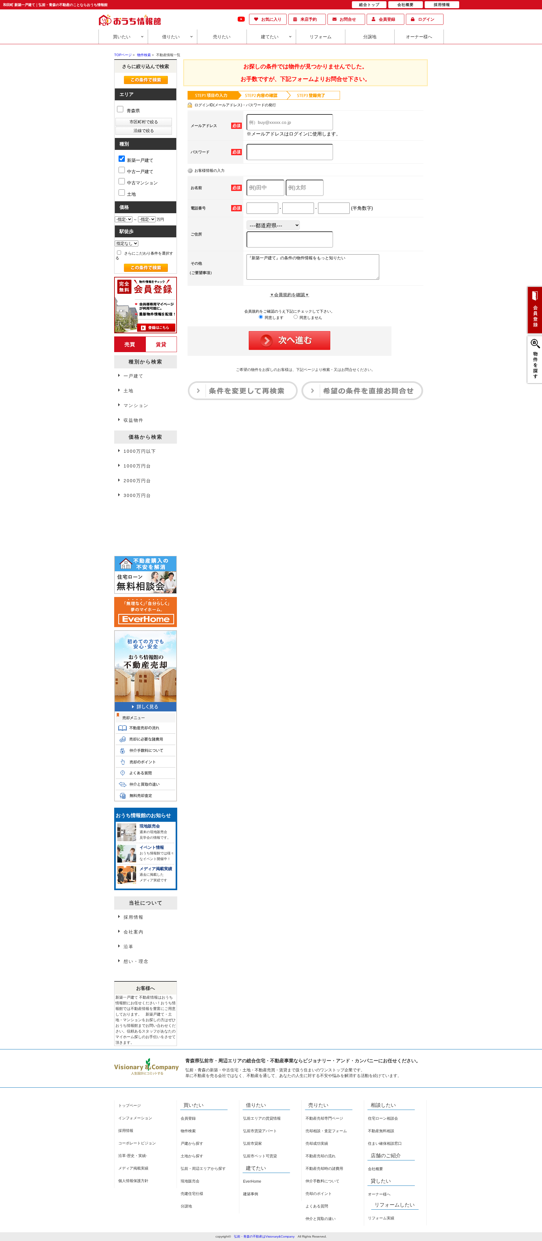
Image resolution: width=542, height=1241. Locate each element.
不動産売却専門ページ (324, 1118)
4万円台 (133, 511)
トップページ (129, 1105)
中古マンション (142, 182)
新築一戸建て (140, 160)
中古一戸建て (140, 171)
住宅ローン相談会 (383, 1118)
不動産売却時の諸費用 (324, 1168)
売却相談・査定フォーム (326, 1131)
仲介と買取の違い (321, 1219)
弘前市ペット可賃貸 (260, 1156)
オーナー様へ (419, 36)
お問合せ (348, 19)
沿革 (129, 946)
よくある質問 (317, 1206)
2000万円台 (137, 480)
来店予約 (308, 19)
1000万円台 (137, 465)
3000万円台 (137, 495)
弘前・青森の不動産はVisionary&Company (264, 1236)
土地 (131, 194)
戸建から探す (192, 1143)
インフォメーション (135, 1118)
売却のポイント (319, 1193)
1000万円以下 (140, 451)
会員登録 (387, 19)
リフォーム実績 (381, 1218)
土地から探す (192, 1156)
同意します (274, 317)
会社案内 (134, 931)
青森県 (132, 110)
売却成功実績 (317, 1143)
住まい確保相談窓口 (385, 1143)
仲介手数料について (322, 1181)
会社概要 (375, 1169)
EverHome (252, 1181)
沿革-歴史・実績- (132, 1156)
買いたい (121, 36)
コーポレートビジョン (137, 1143)
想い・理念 (136, 961)
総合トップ (369, 5)
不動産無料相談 (381, 1131)
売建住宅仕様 (192, 1193)
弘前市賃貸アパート (260, 1131)
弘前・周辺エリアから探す (203, 1168)
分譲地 (369, 36)
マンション (136, 405)
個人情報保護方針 (133, 1181)
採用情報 (134, 917)
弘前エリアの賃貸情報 (262, 1118)
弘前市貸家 (252, 1143)
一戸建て (134, 375)
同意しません (310, 317)
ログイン (426, 19)
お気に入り (271, 19)
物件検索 (188, 1131)
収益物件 (134, 420)
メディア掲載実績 (133, 1168)
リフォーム (321, 36)
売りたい (222, 36)
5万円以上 (135, 526)
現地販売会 (190, 1181)
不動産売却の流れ (321, 1156)
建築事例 (250, 1194)
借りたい (171, 36)
